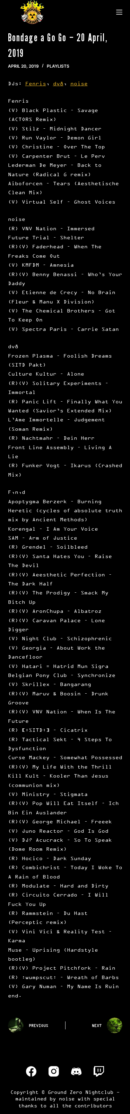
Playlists (58, 66)
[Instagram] (54, 1071)
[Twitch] (99, 1071)
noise (79, 83)
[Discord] (76, 1071)
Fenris (35, 83)
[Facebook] (31, 1071)
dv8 (58, 83)
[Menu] (119, 12)
